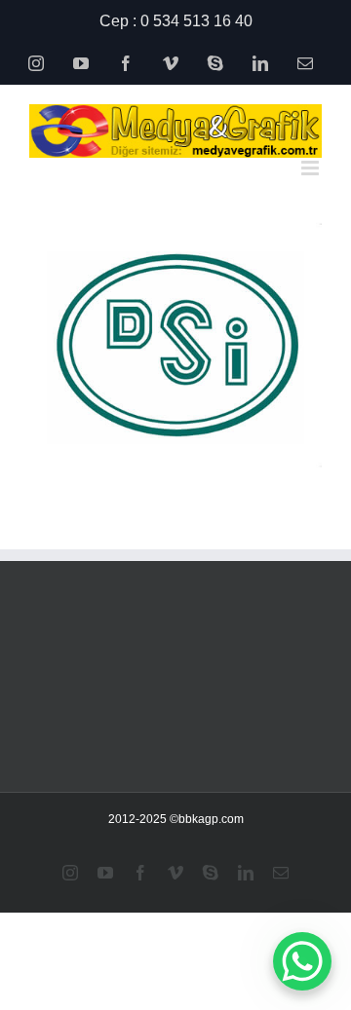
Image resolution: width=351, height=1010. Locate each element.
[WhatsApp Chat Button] (302, 961)
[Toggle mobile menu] (311, 168)
